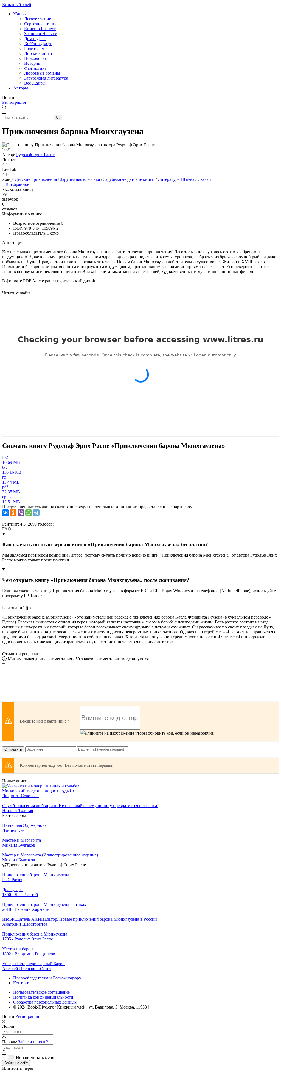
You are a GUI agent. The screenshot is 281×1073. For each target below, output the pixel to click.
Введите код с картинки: (43, 721)
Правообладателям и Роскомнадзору (47, 978)
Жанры (20, 14)
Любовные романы (42, 73)
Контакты (22, 983)
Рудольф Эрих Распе (35, 154)
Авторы (20, 88)
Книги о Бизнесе (40, 28)
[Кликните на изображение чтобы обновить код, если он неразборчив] (147, 733)
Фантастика (35, 68)
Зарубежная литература (46, 78)
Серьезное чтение (40, 23)
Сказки (204, 179)
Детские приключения (36, 179)
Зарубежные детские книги (128, 179)
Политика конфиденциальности (43, 997)
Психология (35, 58)
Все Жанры (35, 83)
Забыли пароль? (33, 1042)
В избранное (17, 184)
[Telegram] (36, 512)
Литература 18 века (176, 179)
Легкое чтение (37, 18)
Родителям (34, 48)
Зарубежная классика (80, 179)
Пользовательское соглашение (41, 992)
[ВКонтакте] (5, 512)
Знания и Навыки (40, 33)
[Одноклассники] (13, 512)
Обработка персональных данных (45, 1002)
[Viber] (21, 512)
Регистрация (14, 102)
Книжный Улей (16, 4)
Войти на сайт (16, 1063)
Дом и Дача (35, 38)
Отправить (13, 749)
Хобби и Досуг (38, 43)
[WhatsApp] (28, 512)
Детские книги (38, 53)
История (32, 63)
